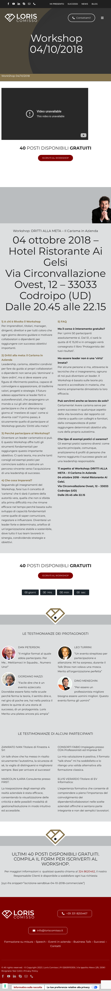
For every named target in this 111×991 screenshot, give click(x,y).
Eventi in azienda (59, 941)
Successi (99, 941)
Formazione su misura (18, 941)
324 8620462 (86, 871)
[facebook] (8, 4)
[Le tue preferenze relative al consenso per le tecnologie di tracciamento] (5, 986)
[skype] (24, 4)
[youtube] (13, 4)
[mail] (29, 4)
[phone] (34, 4)
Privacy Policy (31, 971)
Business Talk (82, 941)
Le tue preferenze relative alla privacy (68, 987)
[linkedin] (19, 4)
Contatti (55, 946)
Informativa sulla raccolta (28, 987)
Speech (41, 941)
